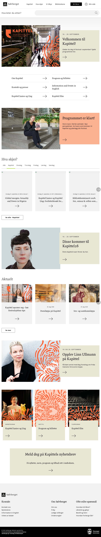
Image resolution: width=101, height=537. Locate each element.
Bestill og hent (81, 513)
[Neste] (98, 189)
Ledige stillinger (57, 513)
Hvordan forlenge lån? (84, 516)
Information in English (10, 513)
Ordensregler (56, 516)
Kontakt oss (6, 507)
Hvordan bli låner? (83, 507)
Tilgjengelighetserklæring (19, 532)
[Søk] (96, 12)
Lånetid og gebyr (82, 510)
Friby (53, 510)
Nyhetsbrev (6, 510)
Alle (4, 165)
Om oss (54, 507)
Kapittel (11, 165)
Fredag (36, 165)
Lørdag (43, 165)
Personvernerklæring (7, 532)
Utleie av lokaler (8, 516)
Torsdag (28, 165)
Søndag (51, 165)
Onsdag (19, 165)
